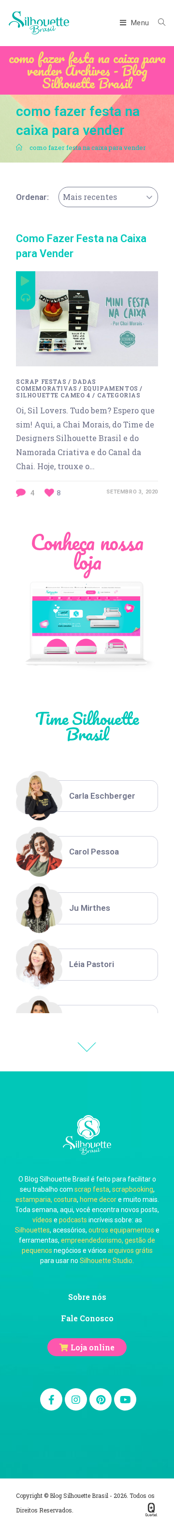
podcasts (73, 1220)
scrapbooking (132, 1189)
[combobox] (108, 197)
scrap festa (91, 1189)
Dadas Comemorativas (56, 385)
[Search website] (158, 22)
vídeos (42, 1220)
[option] (87, 796)
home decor (98, 1199)
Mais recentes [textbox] (90, 197)
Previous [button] (87, 1047)
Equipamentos (111, 388)
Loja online (93, 1347)
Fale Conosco (87, 1318)
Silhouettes (32, 1230)
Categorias (119, 395)
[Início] (19, 147)
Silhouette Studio (106, 1260)
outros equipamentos (121, 1230)
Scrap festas (41, 381)
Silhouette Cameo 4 (53, 395)
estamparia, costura (46, 1199)
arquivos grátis (130, 1250)
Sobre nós (87, 1297)
